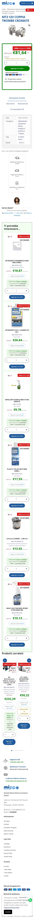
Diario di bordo (8, 831)
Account (6, 866)
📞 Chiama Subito (7, 213)
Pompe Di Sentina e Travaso (21, 131)
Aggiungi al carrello (17, 68)
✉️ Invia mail (18, 213)
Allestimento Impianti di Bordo (16, 9)
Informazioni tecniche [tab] (17, 98)
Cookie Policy (8, 856)
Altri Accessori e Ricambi (17, 267)
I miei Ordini (7, 869)
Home (4, 9)
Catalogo (7, 844)
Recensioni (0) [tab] (23, 104)
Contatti (6, 824)
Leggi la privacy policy (11, 907)
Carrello (6, 876)
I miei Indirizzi (8, 873)
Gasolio (10, 545)
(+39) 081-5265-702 (16, 762)
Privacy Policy (8, 853)
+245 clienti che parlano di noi (16, 781)
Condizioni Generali (10, 850)
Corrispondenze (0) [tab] (17, 109)
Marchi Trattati (8, 834)
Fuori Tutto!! (17, 337)
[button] (29, 25)
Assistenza (7, 847)
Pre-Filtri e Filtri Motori (19, 545)
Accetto (8, 912)
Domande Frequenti (10, 827)
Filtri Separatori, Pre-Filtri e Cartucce (17, 543)
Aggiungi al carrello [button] (17, 297)
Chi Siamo (7, 821)
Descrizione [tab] (10, 104)
